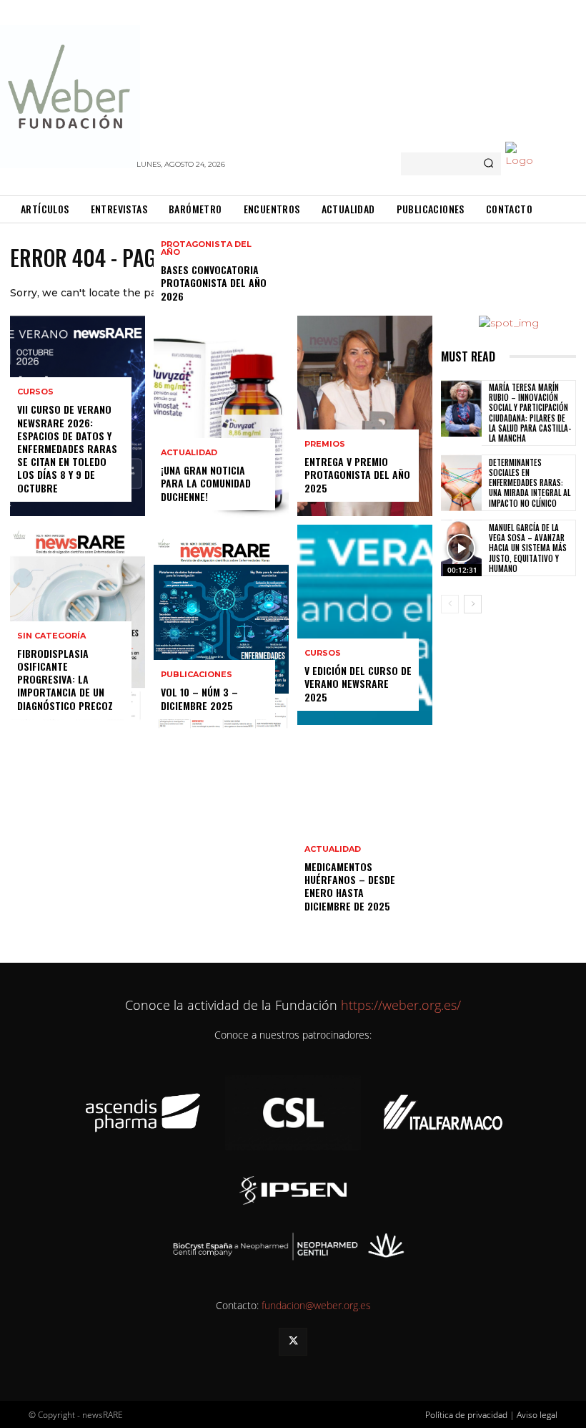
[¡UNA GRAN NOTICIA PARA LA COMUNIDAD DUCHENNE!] (221, 424)
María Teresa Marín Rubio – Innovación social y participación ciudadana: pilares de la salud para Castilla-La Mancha (530, 413)
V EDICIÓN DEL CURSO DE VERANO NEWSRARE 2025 (358, 683)
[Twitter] (293, 1342)
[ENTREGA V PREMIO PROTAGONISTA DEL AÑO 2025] (364, 416)
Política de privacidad (466, 1415)
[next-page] (473, 604)
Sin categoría (51, 636)
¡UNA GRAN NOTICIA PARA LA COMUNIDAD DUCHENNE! (206, 482)
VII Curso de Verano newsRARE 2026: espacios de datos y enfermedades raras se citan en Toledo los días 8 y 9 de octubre (67, 448)
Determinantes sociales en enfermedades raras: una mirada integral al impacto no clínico (529, 483)
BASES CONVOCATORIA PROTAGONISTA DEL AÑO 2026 (214, 282)
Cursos (35, 392)
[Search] (488, 163)
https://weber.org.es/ (399, 1005)
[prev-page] (450, 604)
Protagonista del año (206, 248)
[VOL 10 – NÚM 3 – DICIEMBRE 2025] (221, 633)
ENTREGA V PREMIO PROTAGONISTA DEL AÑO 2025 (357, 474)
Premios (324, 444)
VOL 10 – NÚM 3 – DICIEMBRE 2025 (199, 698)
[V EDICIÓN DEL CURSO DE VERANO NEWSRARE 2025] (364, 625)
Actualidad (189, 453)
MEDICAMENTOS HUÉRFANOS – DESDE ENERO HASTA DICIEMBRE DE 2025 (349, 886)
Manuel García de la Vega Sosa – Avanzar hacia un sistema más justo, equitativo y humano (528, 548)
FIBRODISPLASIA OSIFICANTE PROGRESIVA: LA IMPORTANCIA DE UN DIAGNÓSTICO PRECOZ (65, 679)
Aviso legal (537, 1415)
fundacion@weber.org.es (316, 1305)
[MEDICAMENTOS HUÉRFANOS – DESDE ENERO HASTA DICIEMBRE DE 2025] (364, 834)
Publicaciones (196, 675)
